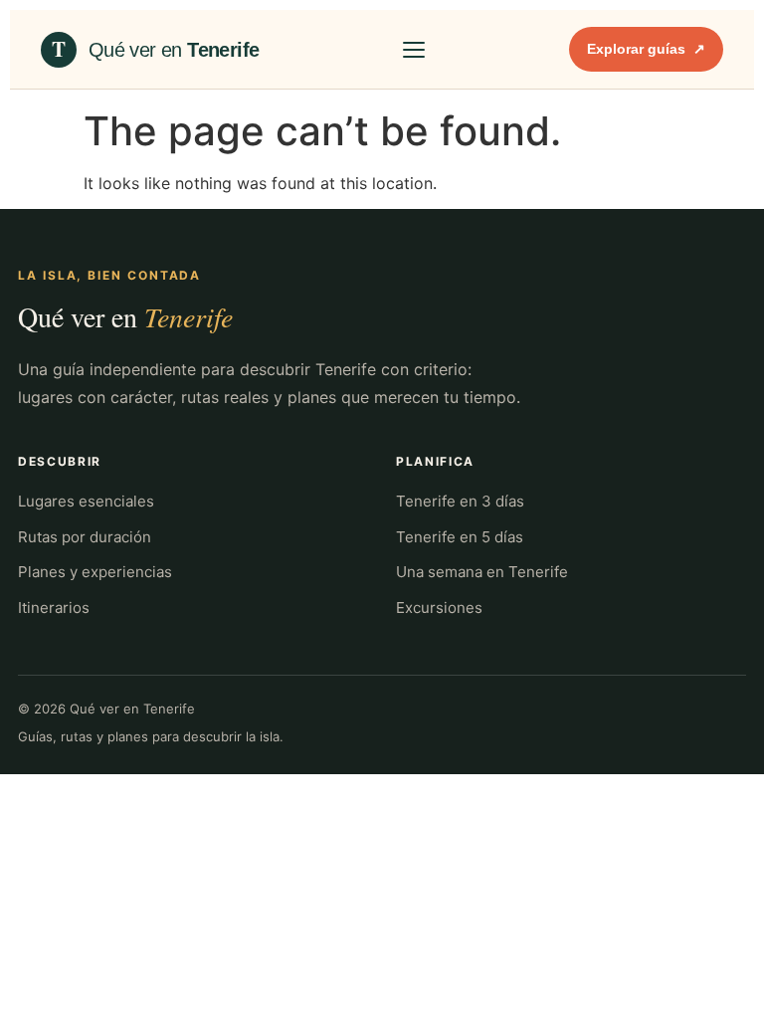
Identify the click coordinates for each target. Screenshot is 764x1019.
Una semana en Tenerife (482, 571)
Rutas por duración (84, 536)
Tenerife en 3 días (460, 501)
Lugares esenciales (86, 501)
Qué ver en (125, 317)
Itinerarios (54, 607)
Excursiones (439, 607)
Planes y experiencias (95, 571)
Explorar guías (646, 49)
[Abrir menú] (414, 50)
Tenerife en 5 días (459, 536)
